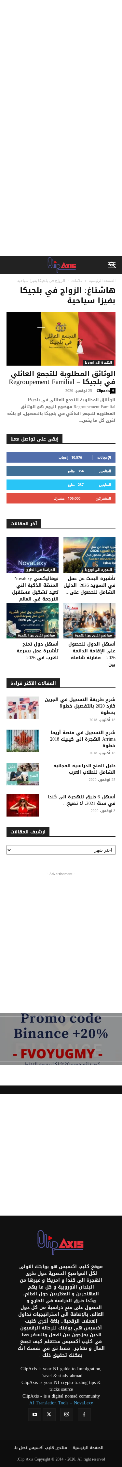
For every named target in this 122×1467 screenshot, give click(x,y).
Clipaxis (103, 390)
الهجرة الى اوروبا (98, 363)
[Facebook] (84, 1414)
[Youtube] (34, 1414)
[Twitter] (49, 1414)
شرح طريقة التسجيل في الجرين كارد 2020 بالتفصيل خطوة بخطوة (80, 706)
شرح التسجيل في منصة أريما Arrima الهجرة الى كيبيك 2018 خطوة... (82, 739)
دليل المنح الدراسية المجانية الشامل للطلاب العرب (84, 769)
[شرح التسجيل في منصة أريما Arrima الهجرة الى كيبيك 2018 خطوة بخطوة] (23, 741)
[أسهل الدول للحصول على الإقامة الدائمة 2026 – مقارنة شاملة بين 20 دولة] (89, 620)
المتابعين (105, 470)
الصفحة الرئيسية (102, 280)
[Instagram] (66, 1414)
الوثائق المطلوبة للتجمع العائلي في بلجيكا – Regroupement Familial (62, 377)
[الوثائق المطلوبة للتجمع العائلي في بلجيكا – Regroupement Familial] (61, 339)
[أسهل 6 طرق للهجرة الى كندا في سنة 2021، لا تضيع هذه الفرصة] (23, 805)
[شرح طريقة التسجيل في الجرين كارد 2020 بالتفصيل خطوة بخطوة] (23, 708)
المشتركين (103, 498)
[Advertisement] (61, 64)
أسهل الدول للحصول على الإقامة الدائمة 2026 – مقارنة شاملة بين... (91, 654)
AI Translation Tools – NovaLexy (61, 1403)
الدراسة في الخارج (40, 570)
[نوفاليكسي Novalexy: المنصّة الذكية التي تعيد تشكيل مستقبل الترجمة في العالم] (33, 555)
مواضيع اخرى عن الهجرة (36, 635)
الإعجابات (104, 457)
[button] (113, 265)
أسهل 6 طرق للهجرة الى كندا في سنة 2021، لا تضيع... (81, 800)
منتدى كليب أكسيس (48, 1448)
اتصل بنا (21, 1448)
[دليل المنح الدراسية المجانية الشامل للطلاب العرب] (23, 774)
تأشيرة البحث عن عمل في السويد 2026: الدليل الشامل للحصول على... (89, 585)
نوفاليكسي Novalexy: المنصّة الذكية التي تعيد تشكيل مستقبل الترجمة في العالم (35, 588)
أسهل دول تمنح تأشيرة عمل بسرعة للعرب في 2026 (38, 651)
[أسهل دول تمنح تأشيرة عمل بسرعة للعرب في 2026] (33, 620)
